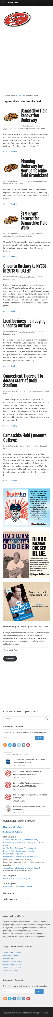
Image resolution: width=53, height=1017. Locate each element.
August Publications (11, 955)
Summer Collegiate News (35, 128)
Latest (7, 755)
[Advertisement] (26, 58)
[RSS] (5, 745)
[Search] (47, 718)
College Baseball (40, 446)
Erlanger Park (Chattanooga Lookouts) (18, 851)
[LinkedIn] (19, 745)
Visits (5, 448)
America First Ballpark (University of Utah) (20, 839)
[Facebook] (14, 745)
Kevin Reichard (11, 276)
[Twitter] (10, 745)
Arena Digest (8, 958)
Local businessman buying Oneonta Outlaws (24, 323)
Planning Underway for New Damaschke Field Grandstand (34, 168)
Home (18, 95)
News (13, 279)
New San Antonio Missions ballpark (17, 886)
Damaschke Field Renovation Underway (34, 115)
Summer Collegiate (17, 128)
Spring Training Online (12, 952)
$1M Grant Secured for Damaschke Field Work (34, 220)
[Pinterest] (28, 745)
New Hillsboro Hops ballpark (14, 853)
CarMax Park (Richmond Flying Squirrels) (20, 848)
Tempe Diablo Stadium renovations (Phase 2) (21, 867)
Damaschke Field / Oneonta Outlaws (25, 438)
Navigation (13, 3)
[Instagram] (24, 745)
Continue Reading (10, 152)
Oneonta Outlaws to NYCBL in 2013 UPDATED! (24, 268)
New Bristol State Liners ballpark (16, 878)
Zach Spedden (28, 126)
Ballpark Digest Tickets (12, 964)
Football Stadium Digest (12, 961)
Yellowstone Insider (10, 970)
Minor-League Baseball (40, 391)
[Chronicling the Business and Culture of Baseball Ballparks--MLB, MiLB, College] (17, 26)
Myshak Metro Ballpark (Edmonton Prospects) (22, 856)
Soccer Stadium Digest (12, 967)
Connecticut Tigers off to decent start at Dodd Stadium (23, 380)
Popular (17, 755)
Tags (26, 755)
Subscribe (10, 658)
